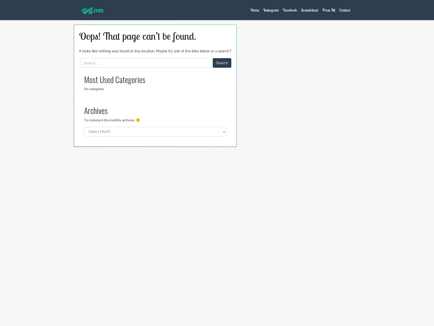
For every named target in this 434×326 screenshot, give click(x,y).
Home (254, 10)
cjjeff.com (92, 10)
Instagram (271, 10)
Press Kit (328, 10)
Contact (344, 10)
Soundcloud (309, 10)
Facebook (290, 10)
